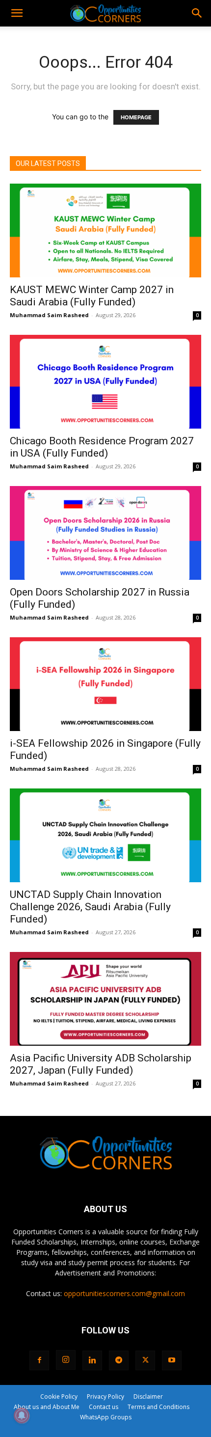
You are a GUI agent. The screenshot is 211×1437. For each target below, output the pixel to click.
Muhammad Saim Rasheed (49, 315)
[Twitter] (145, 1360)
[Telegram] (119, 1360)
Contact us (103, 1407)
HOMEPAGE (136, 117)
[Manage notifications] (21, 1415)
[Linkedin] (92, 1360)
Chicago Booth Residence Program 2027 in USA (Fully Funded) (102, 447)
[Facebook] (39, 1360)
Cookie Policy (59, 1396)
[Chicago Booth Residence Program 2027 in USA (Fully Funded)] (105, 382)
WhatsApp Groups (106, 1417)
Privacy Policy (105, 1396)
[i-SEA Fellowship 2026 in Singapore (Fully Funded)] (105, 684)
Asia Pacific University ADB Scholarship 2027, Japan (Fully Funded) (100, 1064)
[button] (16, 13)
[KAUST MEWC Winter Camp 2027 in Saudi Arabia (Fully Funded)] (105, 230)
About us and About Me (46, 1407)
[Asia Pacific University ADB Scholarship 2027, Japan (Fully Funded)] (105, 999)
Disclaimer (148, 1396)
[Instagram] (66, 1360)
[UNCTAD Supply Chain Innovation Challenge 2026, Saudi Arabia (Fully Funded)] (105, 835)
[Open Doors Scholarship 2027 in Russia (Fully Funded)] (105, 533)
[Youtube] (172, 1360)
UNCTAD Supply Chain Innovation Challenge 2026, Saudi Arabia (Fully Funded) (90, 907)
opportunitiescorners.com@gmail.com (124, 1293)
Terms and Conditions (158, 1407)
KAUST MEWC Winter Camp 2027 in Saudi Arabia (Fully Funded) (92, 296)
